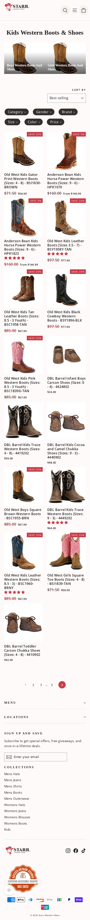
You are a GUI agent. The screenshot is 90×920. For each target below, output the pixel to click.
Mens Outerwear (17, 798)
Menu (10, 702)
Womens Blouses (17, 817)
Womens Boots (15, 823)
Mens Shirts (13, 786)
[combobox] (17, 112)
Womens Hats (14, 805)
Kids (7, 829)
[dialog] (83, 10)
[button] (14, 258)
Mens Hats (12, 774)
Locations (16, 717)
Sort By (79, 90)
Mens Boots (13, 792)
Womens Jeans (15, 811)
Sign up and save (23, 733)
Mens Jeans (12, 780)
